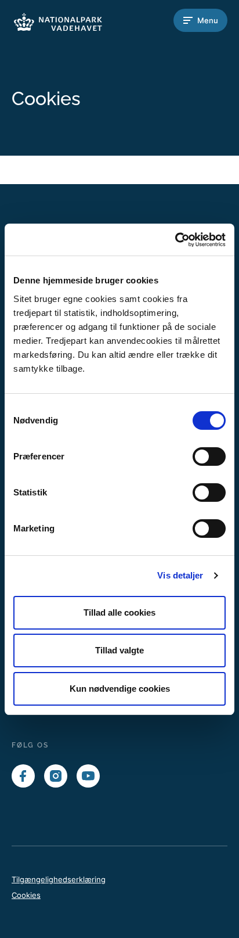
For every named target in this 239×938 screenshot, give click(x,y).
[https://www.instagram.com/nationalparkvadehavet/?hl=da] (55, 776)
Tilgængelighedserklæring (59, 879)
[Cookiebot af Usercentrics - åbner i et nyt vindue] (175, 239)
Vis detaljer (180, 575)
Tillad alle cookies (119, 612)
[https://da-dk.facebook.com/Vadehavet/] (23, 776)
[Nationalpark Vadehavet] (58, 20)
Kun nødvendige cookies (120, 688)
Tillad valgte (119, 650)
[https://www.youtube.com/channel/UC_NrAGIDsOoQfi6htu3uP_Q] (88, 776)
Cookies (26, 895)
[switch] (209, 456)
